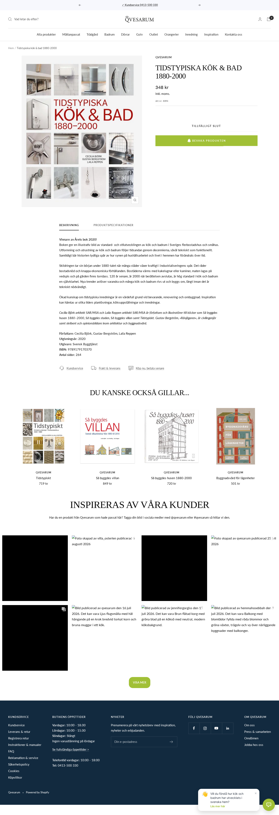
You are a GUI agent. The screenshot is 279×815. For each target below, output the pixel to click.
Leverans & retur (19, 731)
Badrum (109, 34)
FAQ (11, 751)
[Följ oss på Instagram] (205, 728)
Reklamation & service (23, 758)
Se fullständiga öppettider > (70, 749)
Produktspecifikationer (113, 225)
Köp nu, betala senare (150, 368)
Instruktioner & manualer (24, 745)
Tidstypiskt (43, 478)
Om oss (249, 725)
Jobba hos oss (253, 745)
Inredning (191, 34)
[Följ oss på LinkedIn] (227, 728)
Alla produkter (46, 34)
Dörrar (125, 34)
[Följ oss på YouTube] (216, 728)
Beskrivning (69, 225)
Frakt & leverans (110, 368)
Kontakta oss (233, 34)
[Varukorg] (269, 19)
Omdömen (251, 738)
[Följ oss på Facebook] (194, 728)
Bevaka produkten (209, 140)
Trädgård (92, 34)
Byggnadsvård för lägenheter (235, 478)
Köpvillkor (15, 777)
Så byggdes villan (107, 478)
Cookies (13, 771)
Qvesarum (163, 57)
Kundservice (75, 368)
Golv (139, 34)
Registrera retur (18, 738)
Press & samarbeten (257, 731)
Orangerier (171, 34)
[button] (35, 568)
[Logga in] (260, 19)
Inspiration (211, 34)
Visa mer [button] (139, 682)
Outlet (153, 34)
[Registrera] (171, 741)
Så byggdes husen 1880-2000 (171, 478)
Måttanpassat (71, 34)
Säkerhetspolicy (18, 764)
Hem (11, 48)
